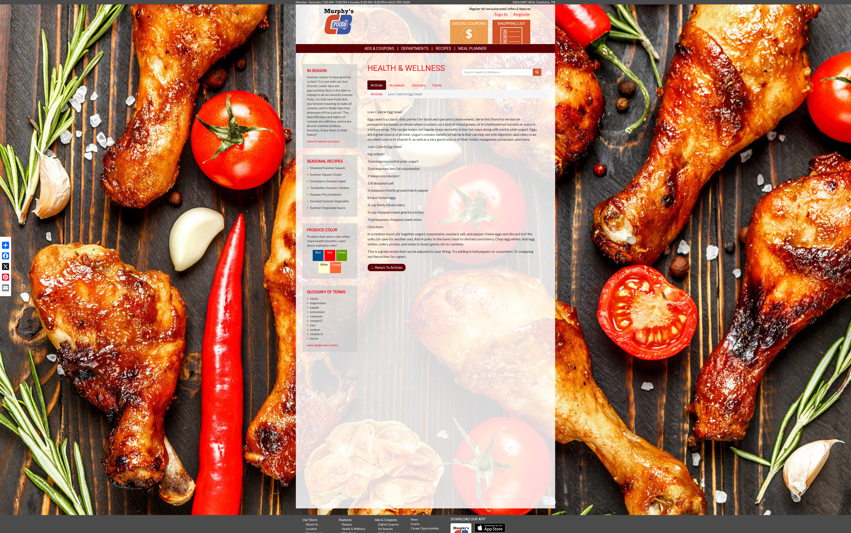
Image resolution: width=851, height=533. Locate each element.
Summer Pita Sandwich (326, 194)
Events (415, 524)
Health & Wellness (353, 529)
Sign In (501, 14)
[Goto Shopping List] (511, 31)
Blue (318, 252)
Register (521, 14)
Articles (377, 94)
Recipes (443, 48)
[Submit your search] (537, 72)
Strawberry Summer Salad (327, 181)
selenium (316, 316)
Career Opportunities (425, 528)
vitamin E (316, 321)
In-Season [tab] (397, 85)
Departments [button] (415, 48)
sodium (315, 329)
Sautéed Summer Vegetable (329, 201)
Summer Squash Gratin (326, 174)
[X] (5, 266)
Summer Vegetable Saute (327, 208)
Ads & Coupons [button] (379, 48)
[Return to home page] (338, 21)
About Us (312, 524)
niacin (314, 298)
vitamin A (316, 334)
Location (311, 529)
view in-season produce (323, 141)
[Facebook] (5, 255)
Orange (336, 264)
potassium (317, 312)
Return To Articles (386, 267)
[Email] (5, 287)
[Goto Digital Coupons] (469, 31)
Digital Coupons (388, 524)
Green (341, 252)
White (324, 264)
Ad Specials (385, 529)
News (414, 519)
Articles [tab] (377, 85)
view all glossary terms (322, 345)
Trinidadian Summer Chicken (329, 188)
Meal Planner (472, 48)
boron (314, 338)
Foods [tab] (437, 85)
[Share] (5, 245)
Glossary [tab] (418, 85)
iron (312, 325)
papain (314, 307)
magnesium (318, 303)
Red (329, 252)
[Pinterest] (5, 277)
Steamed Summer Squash (327, 168)
